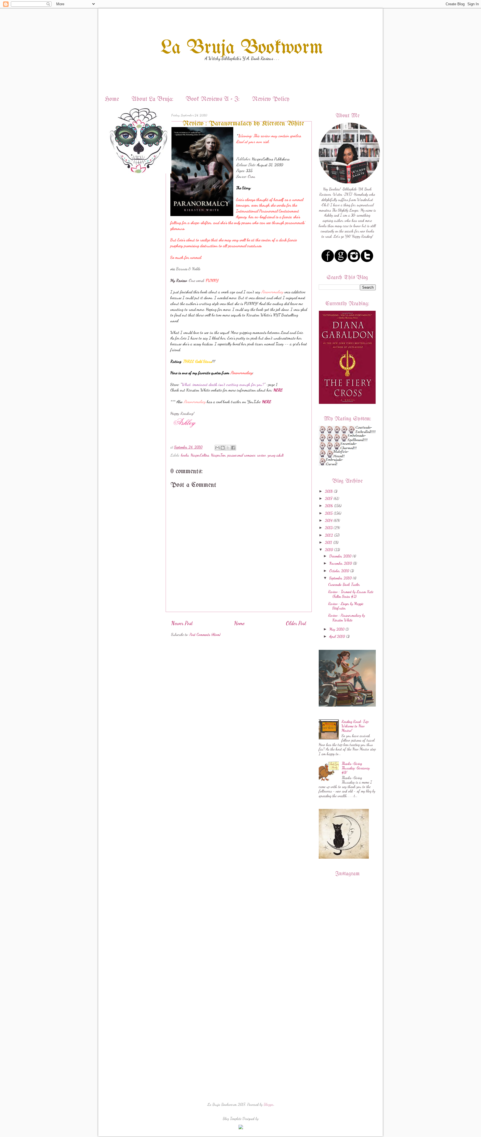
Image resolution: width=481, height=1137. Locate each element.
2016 (329, 506)
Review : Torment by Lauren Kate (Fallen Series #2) (350, 593)
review (261, 455)
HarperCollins (200, 455)
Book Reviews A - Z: (212, 99)
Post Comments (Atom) (205, 634)
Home (112, 99)
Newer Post (182, 623)
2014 (328, 520)
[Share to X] (228, 447)
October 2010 (339, 571)
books (185, 455)
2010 (329, 550)
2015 (329, 513)
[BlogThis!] (222, 447)
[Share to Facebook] (233, 447)
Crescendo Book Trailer (344, 584)
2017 (328, 498)
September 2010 (340, 578)
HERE (266, 401)
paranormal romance (241, 455)
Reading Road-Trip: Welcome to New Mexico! (355, 726)
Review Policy (270, 99)
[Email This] (217, 447)
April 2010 (337, 636)
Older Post (296, 623)
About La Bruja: (152, 99)
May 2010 (336, 629)
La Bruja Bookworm (242, 48)
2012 (329, 535)
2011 (328, 542)
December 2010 (340, 556)
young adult (276, 455)
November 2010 (340, 563)
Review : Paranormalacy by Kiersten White (346, 617)
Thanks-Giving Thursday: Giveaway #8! (356, 768)
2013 (328, 528)
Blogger (269, 1104)
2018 (329, 491)
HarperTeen (218, 455)
